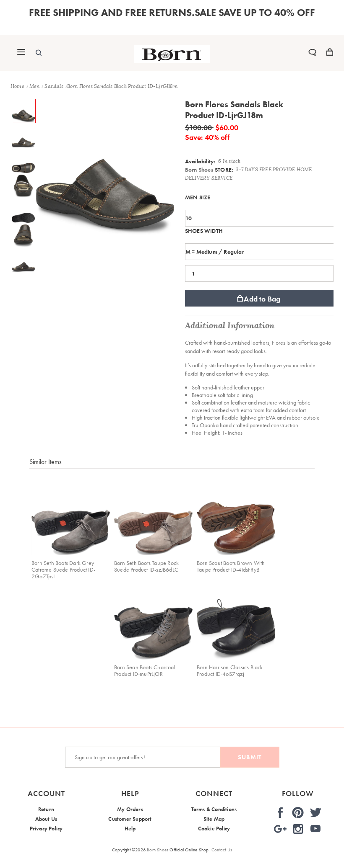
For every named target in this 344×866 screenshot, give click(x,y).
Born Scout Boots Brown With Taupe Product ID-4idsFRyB (231, 566)
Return (46, 809)
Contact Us (221, 850)
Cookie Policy (214, 828)
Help (130, 828)
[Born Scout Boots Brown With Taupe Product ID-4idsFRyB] (236, 516)
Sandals (53, 86)
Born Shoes (199, 169)
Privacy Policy (46, 828)
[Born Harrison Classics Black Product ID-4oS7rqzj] (236, 620)
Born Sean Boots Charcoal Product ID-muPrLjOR (144, 670)
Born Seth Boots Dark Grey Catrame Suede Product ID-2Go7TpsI (63, 569)
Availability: (200, 161)
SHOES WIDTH (204, 231)
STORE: (209, 169)
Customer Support (129, 818)
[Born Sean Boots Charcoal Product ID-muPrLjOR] (153, 620)
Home (17, 86)
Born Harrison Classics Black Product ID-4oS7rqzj (230, 670)
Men (34, 86)
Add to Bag (262, 299)
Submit (250, 757)
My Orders (130, 809)
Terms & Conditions (214, 809)
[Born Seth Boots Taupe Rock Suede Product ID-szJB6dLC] (153, 516)
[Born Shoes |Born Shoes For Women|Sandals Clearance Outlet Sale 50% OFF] (172, 61)
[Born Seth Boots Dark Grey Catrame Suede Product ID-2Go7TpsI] (70, 516)
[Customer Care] (312, 54)
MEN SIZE (198, 197)
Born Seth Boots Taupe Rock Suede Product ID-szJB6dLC (146, 566)
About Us (46, 818)
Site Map (214, 818)
